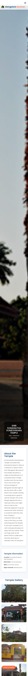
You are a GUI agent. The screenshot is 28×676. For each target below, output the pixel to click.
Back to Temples (9, 667)
